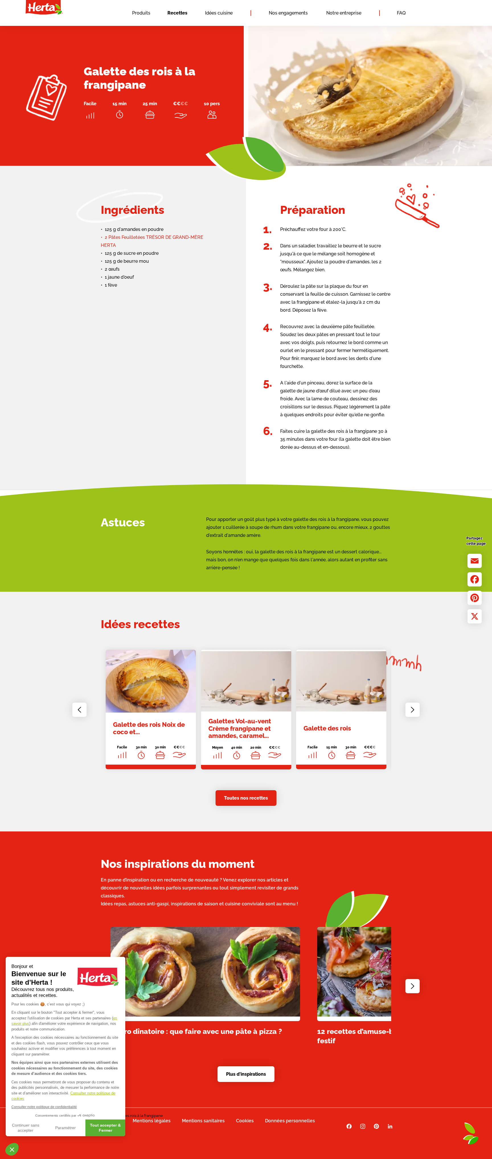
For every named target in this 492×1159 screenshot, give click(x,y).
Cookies (245, 1120)
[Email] (474, 561)
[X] (474, 616)
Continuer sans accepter (25, 1128)
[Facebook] (474, 579)
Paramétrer (65, 1127)
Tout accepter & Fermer (105, 1128)
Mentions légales (152, 1120)
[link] (151, 709)
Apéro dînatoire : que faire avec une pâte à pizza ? (196, 1031)
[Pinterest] (474, 598)
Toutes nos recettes (246, 798)
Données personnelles (290, 1120)
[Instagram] (362, 1126)
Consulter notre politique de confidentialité (44, 1107)
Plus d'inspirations (246, 1074)
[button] (12, 1149)
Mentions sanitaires (203, 1120)
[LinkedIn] (390, 1126)
